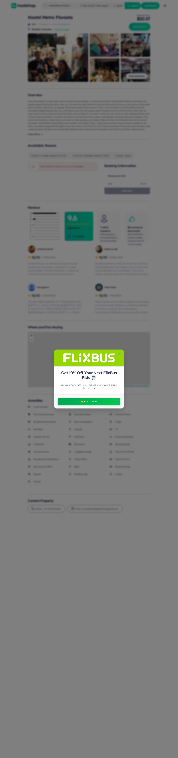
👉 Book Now (89, 401)
